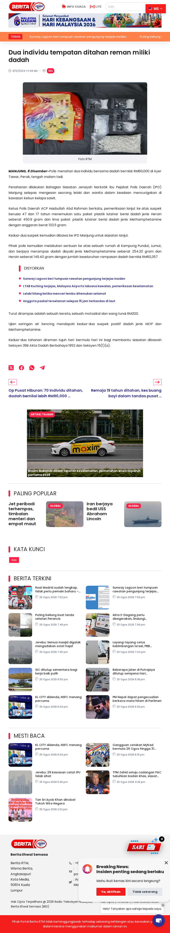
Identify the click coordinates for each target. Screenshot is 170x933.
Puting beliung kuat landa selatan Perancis (54, 617)
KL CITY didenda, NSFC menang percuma (58, 699)
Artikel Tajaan (42, 414)
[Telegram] (42, 368)
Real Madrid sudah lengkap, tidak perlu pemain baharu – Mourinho (57, 589)
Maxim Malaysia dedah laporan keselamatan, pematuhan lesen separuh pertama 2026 (84, 473)
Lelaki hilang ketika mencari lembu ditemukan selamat (64, 294)
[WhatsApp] (31, 368)
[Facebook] (21, 368)
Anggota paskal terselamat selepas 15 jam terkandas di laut (69, 301)
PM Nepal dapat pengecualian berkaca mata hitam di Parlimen (137, 699)
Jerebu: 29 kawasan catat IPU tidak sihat (57, 774)
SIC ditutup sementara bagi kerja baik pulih (56, 671)
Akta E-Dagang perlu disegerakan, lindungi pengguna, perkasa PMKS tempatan (132, 617)
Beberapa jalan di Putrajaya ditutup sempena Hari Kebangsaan (134, 671)
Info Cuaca (76, 7)
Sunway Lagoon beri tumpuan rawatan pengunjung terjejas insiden (55, 37)
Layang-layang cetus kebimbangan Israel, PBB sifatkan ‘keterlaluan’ (131, 644)
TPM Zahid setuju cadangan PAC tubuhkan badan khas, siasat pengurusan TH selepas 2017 (137, 774)
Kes (51, 71)
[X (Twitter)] (11, 368)
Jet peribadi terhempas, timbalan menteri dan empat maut (22, 514)
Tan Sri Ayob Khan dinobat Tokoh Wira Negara (55, 801)
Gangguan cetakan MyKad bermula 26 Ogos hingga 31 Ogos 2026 (133, 747)
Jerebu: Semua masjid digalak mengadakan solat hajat (58, 644)
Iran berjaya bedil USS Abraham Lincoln (100, 511)
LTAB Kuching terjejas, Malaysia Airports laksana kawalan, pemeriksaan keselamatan (88, 286)
